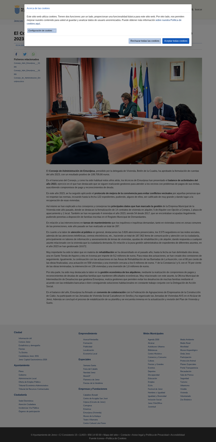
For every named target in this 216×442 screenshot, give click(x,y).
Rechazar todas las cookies (144, 41)
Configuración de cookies (40, 30)
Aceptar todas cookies (175, 41)
